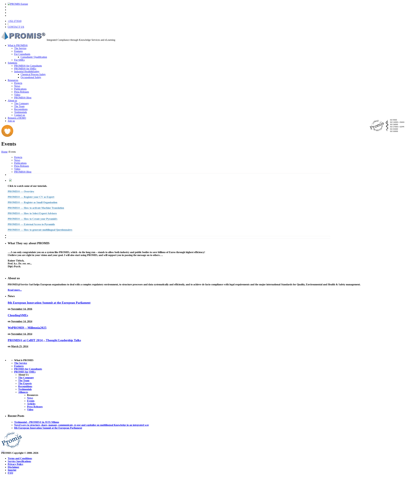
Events (30, 400)
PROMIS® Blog (22, 97)
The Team (19, 106)
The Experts (25, 383)
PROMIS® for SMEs (25, 68)
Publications (20, 89)
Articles (31, 403)
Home (4, 151)
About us (12, 100)
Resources (13, 80)
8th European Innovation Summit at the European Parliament (49, 302)
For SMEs (19, 60)
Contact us (19, 115)
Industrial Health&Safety (26, 71)
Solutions (12, 62)
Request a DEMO (17, 118)
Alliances (23, 392)
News (17, 86)
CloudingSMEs (18, 315)
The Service (20, 48)
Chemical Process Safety (33, 74)
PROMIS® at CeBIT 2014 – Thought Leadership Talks (44, 340)
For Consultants (22, 54)
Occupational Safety (31, 77)
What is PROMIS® (18, 45)
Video (17, 94)
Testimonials (20, 112)
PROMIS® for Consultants (28, 65)
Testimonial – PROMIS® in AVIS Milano (36, 422)
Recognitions (21, 109)
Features (18, 51)
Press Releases (21, 91)
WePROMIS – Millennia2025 (27, 327)
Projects (18, 83)
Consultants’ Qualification (34, 57)
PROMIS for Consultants (28, 369)
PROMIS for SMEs (25, 371)
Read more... (15, 290)
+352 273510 (14, 21)
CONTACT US (16, 26)
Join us (11, 120)
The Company (21, 103)
